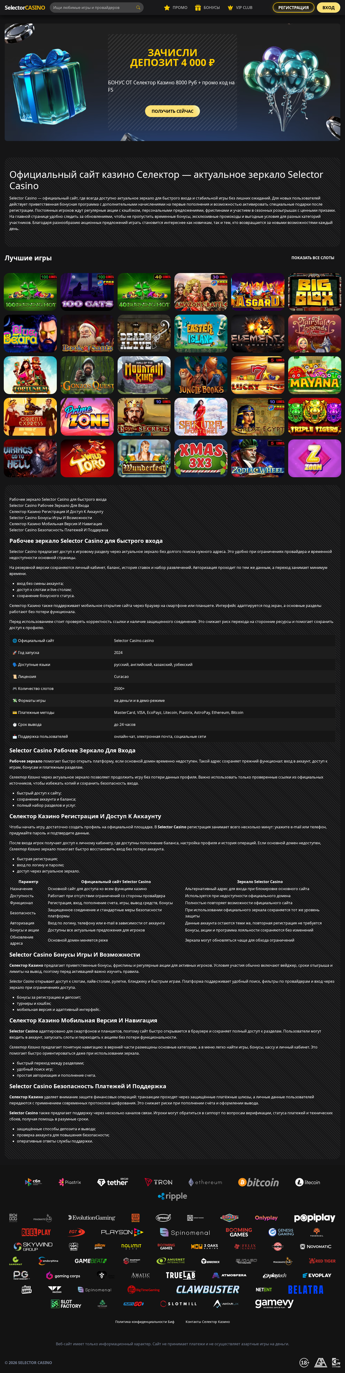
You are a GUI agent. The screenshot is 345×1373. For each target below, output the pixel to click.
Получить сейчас (172, 111)
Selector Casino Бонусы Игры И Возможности (50, 517)
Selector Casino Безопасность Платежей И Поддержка (58, 529)
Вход (328, 7)
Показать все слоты (312, 257)
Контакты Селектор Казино (208, 1321)
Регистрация (293, 7)
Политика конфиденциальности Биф (144, 1321)
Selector (25, 7)
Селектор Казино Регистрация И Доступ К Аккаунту (56, 511)
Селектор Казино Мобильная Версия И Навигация (55, 523)
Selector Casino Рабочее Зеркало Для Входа (49, 505)
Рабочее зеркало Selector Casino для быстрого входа (58, 499)
